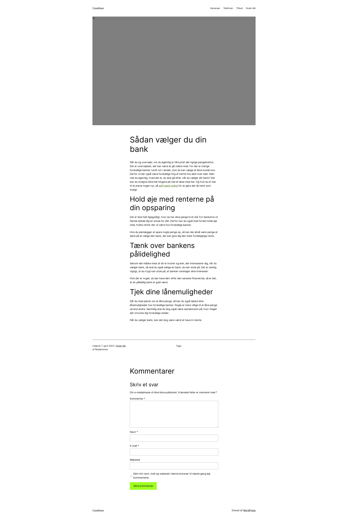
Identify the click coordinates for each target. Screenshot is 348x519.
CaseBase (98, 8)
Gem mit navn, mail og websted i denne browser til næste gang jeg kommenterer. (171, 475)
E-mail (134, 445)
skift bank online (168, 185)
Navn (134, 432)
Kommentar (137, 398)
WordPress (249, 510)
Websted (135, 459)
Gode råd (121, 345)
